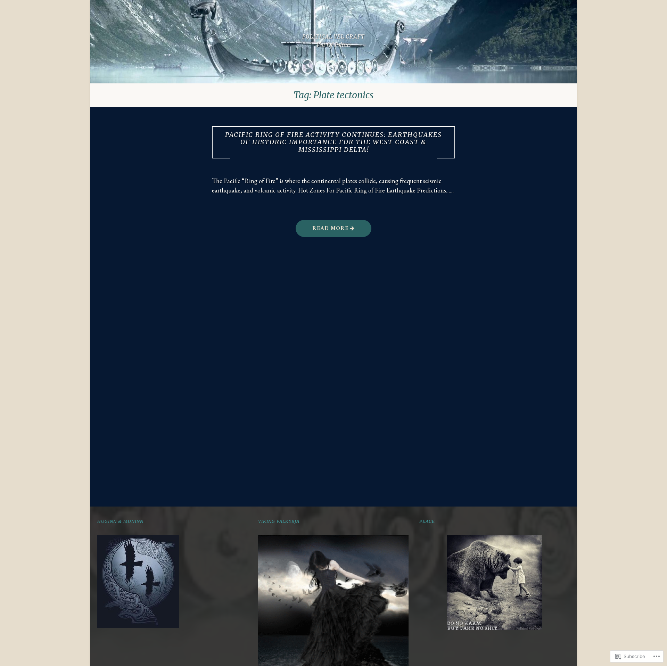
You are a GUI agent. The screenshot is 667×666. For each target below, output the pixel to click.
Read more (323, 230)
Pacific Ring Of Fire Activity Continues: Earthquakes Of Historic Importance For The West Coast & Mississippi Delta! (333, 142)
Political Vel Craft (333, 36)
